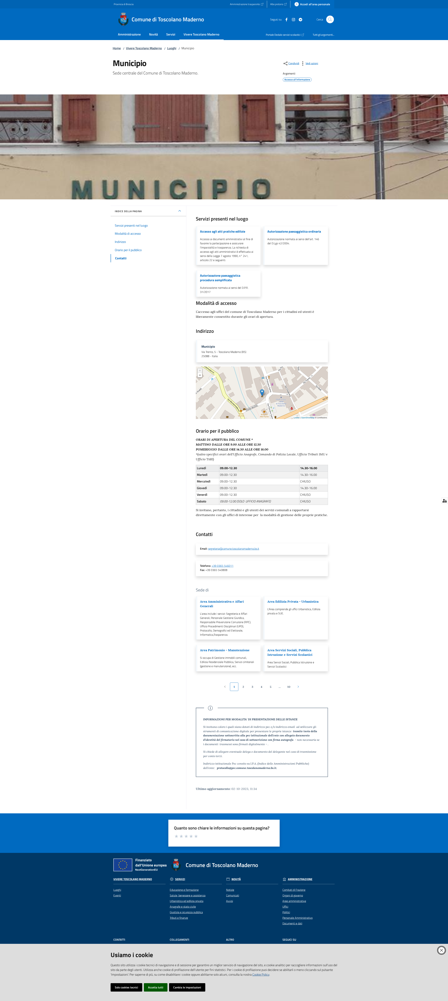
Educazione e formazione (184, 890)
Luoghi (171, 48)
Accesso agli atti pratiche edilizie (222, 231)
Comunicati (232, 895)
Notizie (230, 890)
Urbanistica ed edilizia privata (186, 901)
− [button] (200, 375)
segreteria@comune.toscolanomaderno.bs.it (233, 548)
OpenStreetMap (307, 417)
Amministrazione (300, 879)
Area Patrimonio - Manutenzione (225, 650)
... (281, 688)
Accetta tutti (155, 987)
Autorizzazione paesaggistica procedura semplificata (220, 277)
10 (290, 688)
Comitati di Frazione (293, 890)
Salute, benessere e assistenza (187, 895)
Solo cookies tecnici (126, 987)
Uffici (285, 906)
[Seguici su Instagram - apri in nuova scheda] (292, 19)
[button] (330, 19)
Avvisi (229, 901)
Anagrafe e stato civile (183, 906)
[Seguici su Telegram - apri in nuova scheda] (299, 19)
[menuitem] (129, 34)
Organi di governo (292, 895)
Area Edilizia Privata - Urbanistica (292, 601)
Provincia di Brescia (124, 4)
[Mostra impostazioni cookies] (444, 501)
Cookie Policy (260, 974)
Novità (236, 879)
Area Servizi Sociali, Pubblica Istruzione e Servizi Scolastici (289, 652)
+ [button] (200, 370)
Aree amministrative (294, 901)
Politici (286, 912)
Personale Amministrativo (297, 918)
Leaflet (296, 417)
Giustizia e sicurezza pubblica (186, 912)
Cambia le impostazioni (187, 987)
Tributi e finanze (179, 918)
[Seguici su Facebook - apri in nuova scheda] (285, 19)
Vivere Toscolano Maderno (144, 48)
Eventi (117, 895)
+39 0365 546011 (222, 566)
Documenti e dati (292, 923)
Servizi (180, 879)
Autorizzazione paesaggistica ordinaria (294, 231)
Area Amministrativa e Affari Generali (222, 603)
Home (117, 48)
